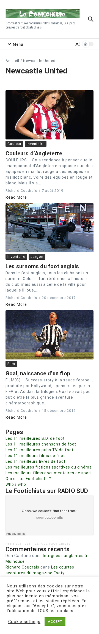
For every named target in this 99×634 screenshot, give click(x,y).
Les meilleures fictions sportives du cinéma (49, 467)
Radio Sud (13, 543)
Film (11, 364)
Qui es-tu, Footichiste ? (28, 478)
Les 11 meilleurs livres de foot (35, 461)
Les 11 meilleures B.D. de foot (35, 438)
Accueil (12, 61)
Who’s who (16, 484)
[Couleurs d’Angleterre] (50, 114)
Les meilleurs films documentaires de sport (49, 473)
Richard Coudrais (22, 567)
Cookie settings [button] (24, 621)
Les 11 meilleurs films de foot (35, 455)
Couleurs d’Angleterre (34, 153)
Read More (16, 197)
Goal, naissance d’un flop (38, 373)
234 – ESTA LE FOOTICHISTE (48, 543)
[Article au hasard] (77, 44)
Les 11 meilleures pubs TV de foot (39, 450)
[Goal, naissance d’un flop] (50, 334)
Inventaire (36, 144)
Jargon (37, 257)
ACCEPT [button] (55, 621)
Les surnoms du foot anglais (42, 266)
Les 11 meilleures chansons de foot (41, 444)
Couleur (14, 144)
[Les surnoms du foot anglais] (50, 227)
